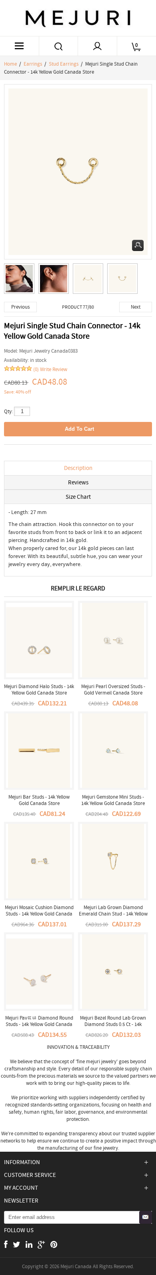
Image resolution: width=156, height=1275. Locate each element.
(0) (36, 369)
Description (78, 468)
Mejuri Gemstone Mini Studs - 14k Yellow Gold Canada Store (113, 800)
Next (135, 306)
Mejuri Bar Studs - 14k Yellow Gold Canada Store (39, 800)
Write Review (53, 369)
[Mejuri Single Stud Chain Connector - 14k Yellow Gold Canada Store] (21, 280)
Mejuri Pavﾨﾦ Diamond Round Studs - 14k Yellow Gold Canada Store (39, 1024)
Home (10, 63)
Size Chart (78, 497)
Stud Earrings (63, 63)
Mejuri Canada (76, 1266)
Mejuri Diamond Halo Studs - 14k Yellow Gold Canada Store (39, 689)
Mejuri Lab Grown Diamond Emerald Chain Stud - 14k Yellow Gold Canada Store (113, 914)
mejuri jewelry (101, 1061)
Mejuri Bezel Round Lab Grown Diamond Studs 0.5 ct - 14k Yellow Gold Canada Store (113, 1024)
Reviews (78, 482)
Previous (20, 306)
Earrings (33, 63)
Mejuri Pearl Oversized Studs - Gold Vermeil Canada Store (113, 689)
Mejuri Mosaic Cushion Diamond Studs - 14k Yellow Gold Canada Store (39, 914)
